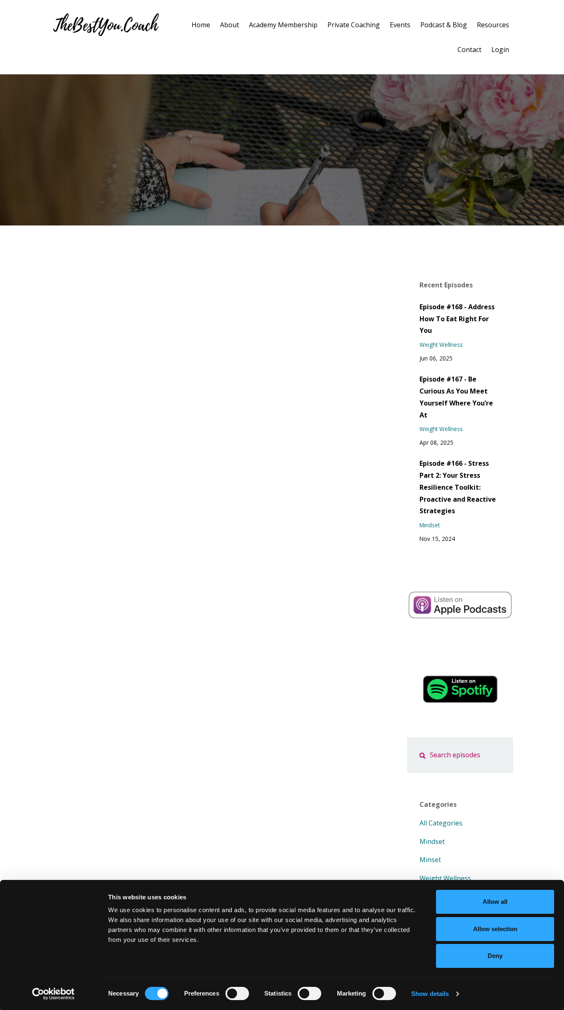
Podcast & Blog (443, 24)
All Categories (440, 822)
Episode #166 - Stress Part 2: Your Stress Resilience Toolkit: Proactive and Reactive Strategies (457, 487)
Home (201, 24)
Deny (495, 955)
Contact (469, 49)
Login (500, 49)
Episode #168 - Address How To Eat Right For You (457, 318)
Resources (493, 24)
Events (400, 24)
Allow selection (495, 928)
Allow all (495, 901)
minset (430, 859)
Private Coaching (353, 24)
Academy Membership (283, 24)
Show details (430, 993)
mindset (429, 525)
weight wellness (441, 345)
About (229, 24)
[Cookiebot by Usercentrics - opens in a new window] (53, 994)
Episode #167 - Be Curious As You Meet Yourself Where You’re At (456, 397)
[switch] (237, 993)
